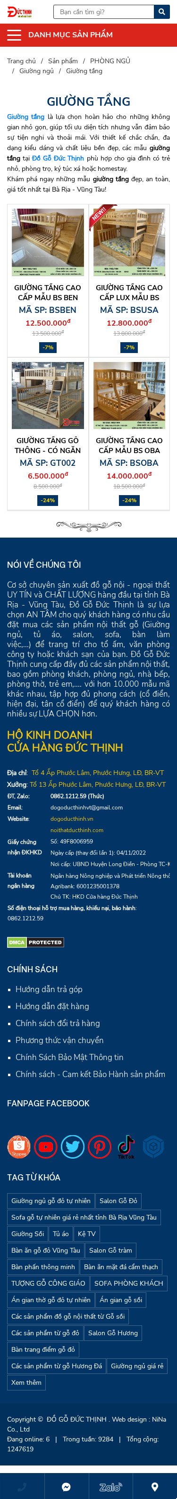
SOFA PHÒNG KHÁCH (128, 1283)
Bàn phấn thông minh (43, 1267)
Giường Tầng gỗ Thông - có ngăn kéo (48, 450)
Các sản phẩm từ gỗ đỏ (45, 1333)
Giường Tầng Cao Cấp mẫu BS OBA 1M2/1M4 (129, 450)
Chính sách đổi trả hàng (58, 1023)
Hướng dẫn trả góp (49, 989)
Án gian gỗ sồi (121, 1300)
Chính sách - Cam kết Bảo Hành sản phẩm (90, 1074)
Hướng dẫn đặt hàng (52, 1006)
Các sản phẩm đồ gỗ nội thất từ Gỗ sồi (68, 1316)
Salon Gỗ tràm (110, 1250)
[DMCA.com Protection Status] (35, 942)
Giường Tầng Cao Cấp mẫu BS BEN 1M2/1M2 (47, 297)
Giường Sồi (27, 1234)
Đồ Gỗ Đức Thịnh (58, 158)
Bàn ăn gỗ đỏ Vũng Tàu (45, 1250)
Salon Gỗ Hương (113, 1333)
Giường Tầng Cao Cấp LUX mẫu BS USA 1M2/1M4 (129, 297)
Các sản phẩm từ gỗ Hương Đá (56, 1366)
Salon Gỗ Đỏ (118, 1200)
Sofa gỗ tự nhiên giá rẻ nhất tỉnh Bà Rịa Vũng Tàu (84, 1217)
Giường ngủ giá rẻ (137, 1366)
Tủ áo (61, 1234)
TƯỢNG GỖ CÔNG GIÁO (48, 1283)
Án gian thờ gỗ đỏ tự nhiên (51, 1300)
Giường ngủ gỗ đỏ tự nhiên (51, 1200)
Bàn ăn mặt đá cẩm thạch (121, 1267)
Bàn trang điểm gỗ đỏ (43, 1349)
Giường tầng (25, 116)
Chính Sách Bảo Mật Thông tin (70, 1057)
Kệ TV (87, 1234)
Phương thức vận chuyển (60, 1040)
